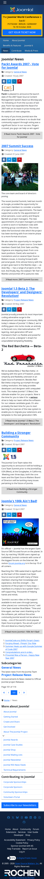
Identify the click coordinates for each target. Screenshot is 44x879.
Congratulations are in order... (19, 652)
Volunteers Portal (12, 797)
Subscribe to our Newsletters (20, 805)
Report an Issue (29, 848)
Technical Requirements (15, 770)
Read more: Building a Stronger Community (22, 490)
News (5, 50)
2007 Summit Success (17, 146)
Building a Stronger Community (16, 434)
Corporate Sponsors (13, 787)
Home (6, 40)
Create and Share (12, 721)
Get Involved (9, 726)
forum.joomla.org (16, 563)
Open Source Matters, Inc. (27, 863)
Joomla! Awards (11, 739)
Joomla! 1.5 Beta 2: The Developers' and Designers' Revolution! (21, 292)
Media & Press (31, 50)
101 (14, 692)
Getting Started (11, 716)
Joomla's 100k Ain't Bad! (19, 501)
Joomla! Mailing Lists (13, 754)
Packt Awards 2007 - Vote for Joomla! (20, 66)
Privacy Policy (33, 840)
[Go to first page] (4, 692)
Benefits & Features (12, 45)
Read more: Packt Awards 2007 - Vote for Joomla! (22, 135)
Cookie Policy (22, 843)
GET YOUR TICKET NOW (22, 32)
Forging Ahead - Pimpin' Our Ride (20, 643)
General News (20, 72)
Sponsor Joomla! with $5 (22, 845)
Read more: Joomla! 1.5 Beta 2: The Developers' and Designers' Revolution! (22, 422)
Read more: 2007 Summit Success (22, 279)
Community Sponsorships (16, 792)
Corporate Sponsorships (15, 782)
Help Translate (13, 848)
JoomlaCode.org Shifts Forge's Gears (22, 640)
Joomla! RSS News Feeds (15, 765)
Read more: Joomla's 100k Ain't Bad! (22, 631)
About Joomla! (18, 40)
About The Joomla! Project (16, 731)
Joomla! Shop (10, 749)
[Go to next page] (19, 692)
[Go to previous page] (8, 692)
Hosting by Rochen (22, 877)
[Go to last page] (24, 692)
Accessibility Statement (14, 840)
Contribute (16, 50)
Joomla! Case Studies (13, 744)
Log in (22, 851)
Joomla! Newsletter (12, 759)
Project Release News (24, 300)
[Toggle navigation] (4, 2)
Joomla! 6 (28, 45)
